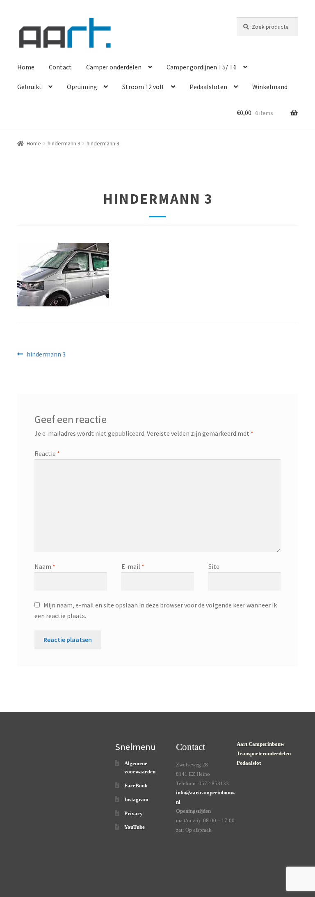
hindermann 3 (64, 143)
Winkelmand (270, 87)
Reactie (47, 453)
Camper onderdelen (114, 67)
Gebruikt (29, 87)
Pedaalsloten (208, 87)
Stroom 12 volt (143, 87)
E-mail (132, 566)
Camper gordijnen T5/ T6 (202, 67)
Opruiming (82, 87)
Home (25, 67)
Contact (60, 67)
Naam (44, 566)
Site (213, 566)
